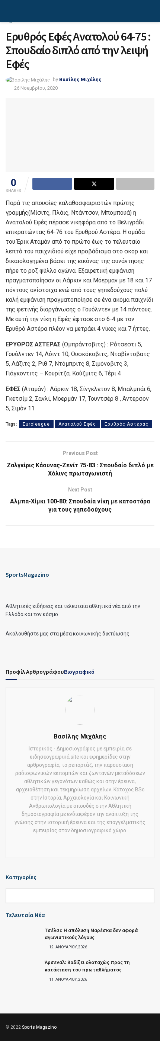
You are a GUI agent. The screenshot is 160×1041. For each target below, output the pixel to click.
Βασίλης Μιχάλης (80, 79)
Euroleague (36, 424)
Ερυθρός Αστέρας (126, 424)
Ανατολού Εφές (77, 424)
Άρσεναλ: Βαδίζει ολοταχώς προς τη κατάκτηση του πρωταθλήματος (87, 966)
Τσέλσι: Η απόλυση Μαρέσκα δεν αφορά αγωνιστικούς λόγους (91, 934)
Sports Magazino (39, 1027)
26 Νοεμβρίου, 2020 (36, 88)
